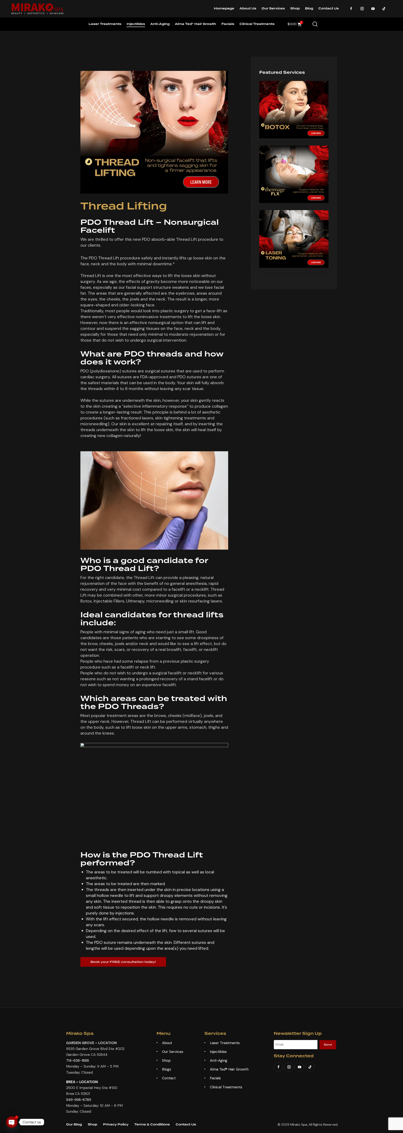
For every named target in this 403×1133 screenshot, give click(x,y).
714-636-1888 (77, 1060)
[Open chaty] (11, 1122)
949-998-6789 (78, 1099)
